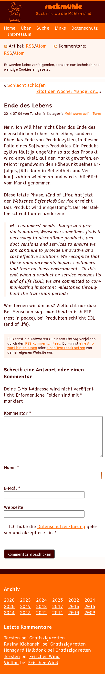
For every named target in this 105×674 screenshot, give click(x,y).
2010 (73, 612)
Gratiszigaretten (47, 638)
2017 (57, 606)
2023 (57, 600)
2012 (41, 612)
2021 (89, 600)
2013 (25, 612)
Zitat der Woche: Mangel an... (67, 91)
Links (60, 28)
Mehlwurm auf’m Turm (82, 113)
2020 (9, 606)
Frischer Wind (44, 656)
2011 (57, 612)
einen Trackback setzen (66, 347)
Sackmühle (64, 7)
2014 (9, 612)
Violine (11, 662)
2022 (73, 600)
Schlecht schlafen (26, 85)
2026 (9, 600)
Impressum (19, 34)
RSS (30, 46)
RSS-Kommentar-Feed (43, 343)
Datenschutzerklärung (61, 526)
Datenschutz (84, 28)
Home (9, 28)
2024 (41, 600)
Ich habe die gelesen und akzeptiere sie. (50, 529)
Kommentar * (17, 413)
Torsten (12, 638)
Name (11, 468)
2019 (25, 606)
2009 (89, 612)
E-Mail (12, 488)
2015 (89, 606)
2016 (73, 606)
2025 (25, 600)
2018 (41, 606)
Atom (41, 46)
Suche (42, 28)
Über (26, 28)
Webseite (13, 507)
